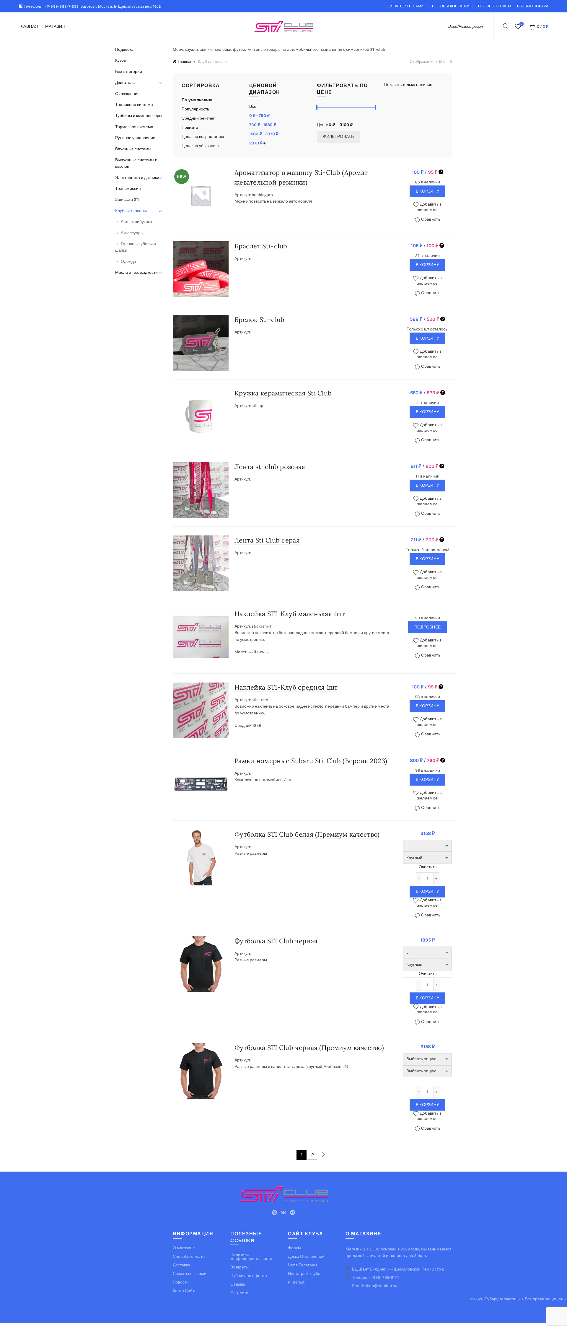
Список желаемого (521, 23)
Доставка (181, 1265)
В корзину (427, 191)
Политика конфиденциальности (251, 1256)
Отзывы (237, 1284)
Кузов (120, 60)
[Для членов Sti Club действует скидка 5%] (441, 172)
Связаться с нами (405, 6)
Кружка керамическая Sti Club (283, 393)
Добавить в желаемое (429, 207)
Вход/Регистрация (465, 26)
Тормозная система (134, 126)
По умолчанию (197, 99)
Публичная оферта (248, 1275)
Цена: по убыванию (200, 145)
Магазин (55, 26)
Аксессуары (132, 232)
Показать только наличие (408, 84)
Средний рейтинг (198, 118)
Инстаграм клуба (304, 1273)
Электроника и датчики (137, 177)
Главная (28, 26)
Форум (294, 1247)
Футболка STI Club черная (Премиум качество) (309, 1047)
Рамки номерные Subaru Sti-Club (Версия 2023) (310, 761)
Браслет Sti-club (260, 246)
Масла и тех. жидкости (136, 272)
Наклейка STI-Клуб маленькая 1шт (289, 614)
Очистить (427, 866)
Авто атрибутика (136, 221)
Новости (181, 1282)
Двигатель (125, 82)
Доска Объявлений (306, 1256)
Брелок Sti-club (259, 319)
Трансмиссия (128, 188)
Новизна (190, 127)
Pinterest (296, 1282)
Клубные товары (131, 210)
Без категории (128, 71)
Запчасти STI (127, 199)
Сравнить (430, 219)
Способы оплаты (493, 6)
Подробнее (427, 627)
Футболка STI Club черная (275, 941)
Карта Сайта (185, 1290)
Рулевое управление (135, 137)
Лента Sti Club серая (267, 540)
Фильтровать (338, 136)
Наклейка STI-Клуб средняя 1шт (286, 687)
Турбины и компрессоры (138, 115)
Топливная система (134, 104)
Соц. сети (239, 1292)
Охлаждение (127, 93)
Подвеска (124, 49)
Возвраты (239, 1267)
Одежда (128, 261)
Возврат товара (532, 6)
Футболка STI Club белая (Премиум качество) (307, 834)
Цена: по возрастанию (203, 136)
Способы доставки (449, 6)
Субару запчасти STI (503, 1299)
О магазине (184, 1247)
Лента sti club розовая (269, 466)
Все (252, 106)
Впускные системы (133, 149)
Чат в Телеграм (302, 1265)
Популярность (195, 109)
